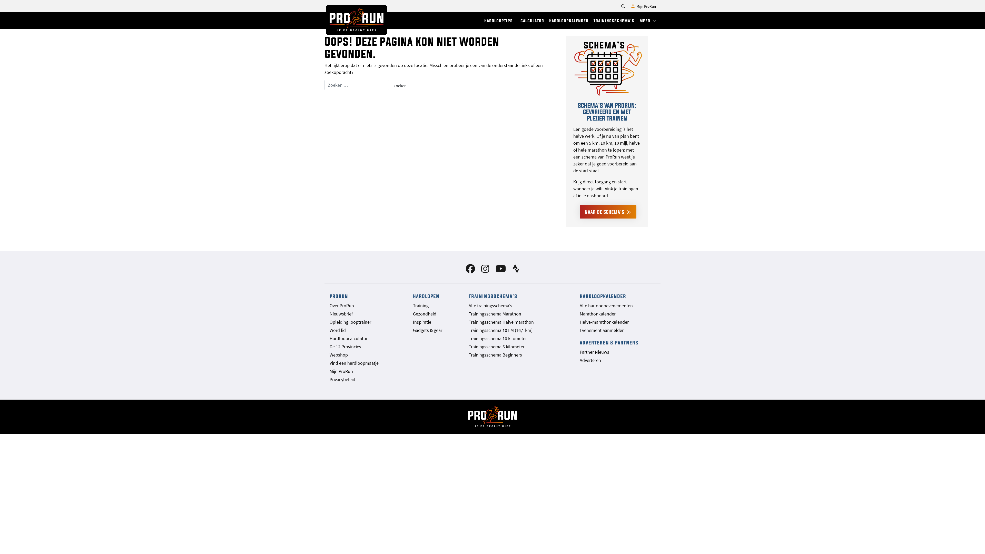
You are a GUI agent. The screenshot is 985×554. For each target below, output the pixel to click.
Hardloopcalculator (349, 338)
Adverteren (590, 360)
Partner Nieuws (594, 352)
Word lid (338, 330)
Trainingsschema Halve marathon (501, 322)
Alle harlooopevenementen (606, 306)
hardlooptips (498, 20)
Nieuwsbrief (341, 314)
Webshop (339, 355)
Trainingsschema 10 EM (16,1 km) (501, 330)
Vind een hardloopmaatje (354, 363)
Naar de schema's (605, 211)
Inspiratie (422, 322)
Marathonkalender (598, 314)
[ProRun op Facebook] (470, 270)
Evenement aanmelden (602, 330)
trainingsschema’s (614, 20)
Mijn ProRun (646, 6)
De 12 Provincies (345, 347)
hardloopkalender (568, 20)
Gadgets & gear (427, 330)
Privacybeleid (342, 379)
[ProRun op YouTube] (501, 270)
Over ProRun (342, 306)
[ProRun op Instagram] (485, 270)
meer (645, 20)
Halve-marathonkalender (604, 322)
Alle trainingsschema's (490, 306)
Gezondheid (424, 314)
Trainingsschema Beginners (495, 355)
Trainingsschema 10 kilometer (498, 338)
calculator (532, 20)
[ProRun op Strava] (515, 270)
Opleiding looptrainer (350, 322)
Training (421, 306)
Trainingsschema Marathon (495, 314)
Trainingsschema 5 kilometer (497, 347)
